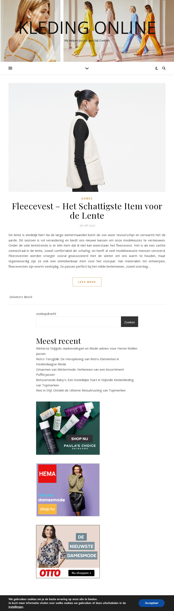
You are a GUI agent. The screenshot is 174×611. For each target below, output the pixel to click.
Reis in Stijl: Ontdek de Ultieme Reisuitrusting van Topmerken (81, 390)
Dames (87, 198)
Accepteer (151, 603)
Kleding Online (87, 27)
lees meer (87, 282)
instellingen (15, 607)
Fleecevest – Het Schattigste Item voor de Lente (87, 210)
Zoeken (129, 322)
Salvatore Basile (21, 297)
